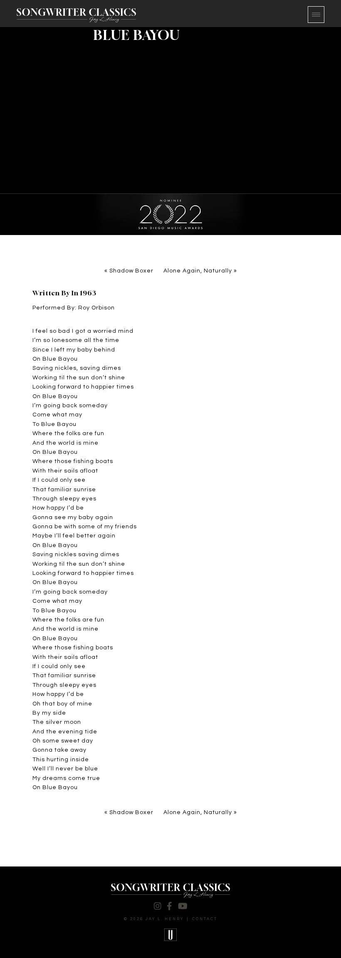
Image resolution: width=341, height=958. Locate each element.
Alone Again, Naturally (197, 271)
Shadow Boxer (131, 271)
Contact (204, 919)
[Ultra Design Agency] (170, 934)
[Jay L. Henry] (76, 15)
